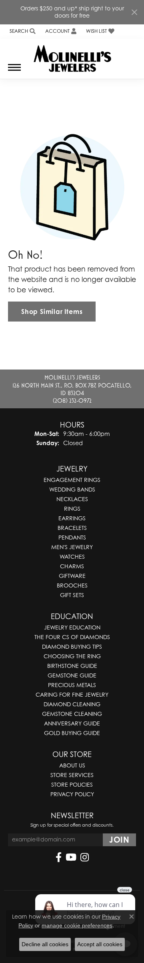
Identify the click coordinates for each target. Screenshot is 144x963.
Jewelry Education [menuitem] (72, 627)
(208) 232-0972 (72, 400)
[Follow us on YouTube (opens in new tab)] (71, 857)
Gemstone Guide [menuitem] (72, 675)
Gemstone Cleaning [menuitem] (72, 713)
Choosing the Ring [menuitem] (72, 656)
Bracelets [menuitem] (72, 527)
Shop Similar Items (51, 312)
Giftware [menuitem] (72, 575)
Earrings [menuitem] (72, 518)
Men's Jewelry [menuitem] (72, 546)
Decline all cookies (45, 944)
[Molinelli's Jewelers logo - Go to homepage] (72, 55)
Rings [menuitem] (72, 508)
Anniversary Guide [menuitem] (72, 723)
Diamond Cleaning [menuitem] (72, 704)
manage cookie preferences (77, 925)
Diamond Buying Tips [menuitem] (72, 646)
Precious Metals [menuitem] (72, 684)
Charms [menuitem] (72, 566)
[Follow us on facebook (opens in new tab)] (59, 857)
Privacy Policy (72, 794)
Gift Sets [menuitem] (72, 594)
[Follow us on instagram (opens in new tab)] (84, 857)
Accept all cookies (99, 944)
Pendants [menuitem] (72, 537)
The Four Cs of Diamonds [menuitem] (72, 636)
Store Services (72, 774)
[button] (22, 31)
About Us (72, 765)
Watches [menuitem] (72, 556)
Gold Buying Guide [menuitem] (72, 732)
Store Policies (72, 784)
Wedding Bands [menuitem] (72, 489)
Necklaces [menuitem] (72, 498)
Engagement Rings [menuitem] (72, 479)
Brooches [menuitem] (72, 585)
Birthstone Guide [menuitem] (72, 665)
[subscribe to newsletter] (119, 839)
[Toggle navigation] (14, 71)
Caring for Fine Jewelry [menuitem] (72, 694)
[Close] (134, 12)
